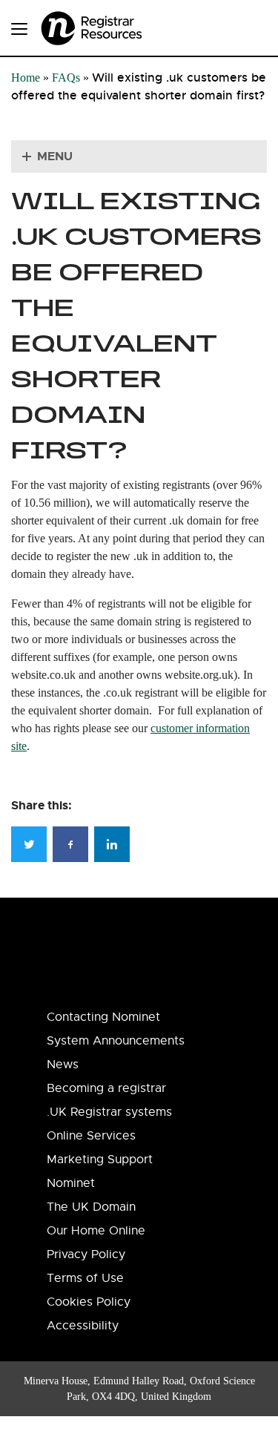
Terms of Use (85, 1278)
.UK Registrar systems (109, 1112)
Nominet (71, 1183)
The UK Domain (91, 1207)
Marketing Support (100, 1159)
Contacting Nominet (103, 1017)
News (63, 1064)
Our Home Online (96, 1230)
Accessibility (83, 1325)
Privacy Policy (86, 1254)
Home (25, 77)
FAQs (66, 77)
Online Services (91, 1135)
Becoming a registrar (106, 1088)
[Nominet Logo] (111, 23)
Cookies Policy (88, 1302)
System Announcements (116, 1040)
